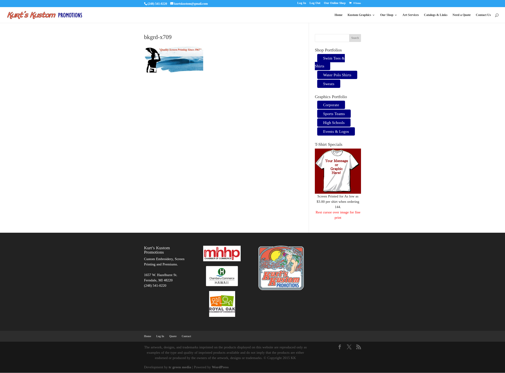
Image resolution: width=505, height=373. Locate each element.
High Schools (334, 122)
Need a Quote (462, 15)
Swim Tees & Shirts (330, 62)
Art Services (410, 15)
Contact (186, 336)
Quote (173, 336)
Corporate (331, 105)
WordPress (220, 367)
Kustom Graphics (359, 15)
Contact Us (483, 15)
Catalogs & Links (435, 15)
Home (338, 15)
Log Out (315, 3)
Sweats (328, 84)
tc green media (180, 367)
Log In (301, 3)
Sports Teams (334, 114)
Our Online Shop (335, 3)
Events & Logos (336, 131)
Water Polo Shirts (337, 75)
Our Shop (386, 15)
